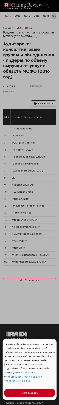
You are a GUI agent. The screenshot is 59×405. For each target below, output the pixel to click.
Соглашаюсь (29, 393)
